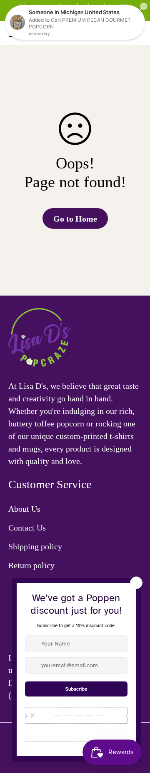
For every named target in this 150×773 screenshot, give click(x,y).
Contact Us (27, 527)
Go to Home (75, 218)
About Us (24, 508)
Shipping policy (35, 546)
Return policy (31, 565)
